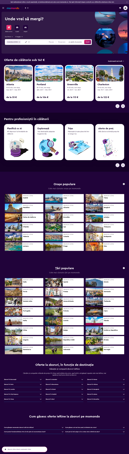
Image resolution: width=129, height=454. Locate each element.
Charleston (103, 84)
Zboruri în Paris (8, 384)
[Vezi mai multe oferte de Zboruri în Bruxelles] (124, 399)
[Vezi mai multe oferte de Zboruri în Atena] (124, 394)
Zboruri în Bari (50, 399)
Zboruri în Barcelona (52, 384)
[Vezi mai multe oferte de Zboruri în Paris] (41, 384)
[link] (116, 61)
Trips (70, 128)
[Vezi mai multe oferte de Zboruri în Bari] (82, 399)
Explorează (43, 128)
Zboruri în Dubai (51, 389)
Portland (41, 84)
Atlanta (10, 84)
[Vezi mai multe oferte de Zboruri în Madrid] (82, 394)
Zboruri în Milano (92, 384)
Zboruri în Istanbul (51, 379)
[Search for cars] (25, 27)
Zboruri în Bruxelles (93, 399)
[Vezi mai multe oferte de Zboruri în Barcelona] (82, 384)
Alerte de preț (105, 128)
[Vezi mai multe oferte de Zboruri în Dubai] (82, 389)
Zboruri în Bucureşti (10, 379)
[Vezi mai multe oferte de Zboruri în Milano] (124, 384)
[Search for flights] (8, 27)
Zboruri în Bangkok (93, 389)
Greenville (72, 84)
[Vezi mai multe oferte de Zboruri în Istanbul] (82, 379)
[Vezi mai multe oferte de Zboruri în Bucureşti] (41, 379)
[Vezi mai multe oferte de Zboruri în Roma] (124, 379)
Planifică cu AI (14, 128)
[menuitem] (9, 29)
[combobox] (9, 36)
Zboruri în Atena (92, 394)
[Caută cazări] (17, 27)
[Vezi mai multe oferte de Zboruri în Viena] (41, 399)
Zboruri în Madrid (51, 394)
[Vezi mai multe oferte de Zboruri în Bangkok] (124, 389)
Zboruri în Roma (92, 379)
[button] (127, 2)
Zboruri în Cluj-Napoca (11, 394)
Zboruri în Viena (9, 399)
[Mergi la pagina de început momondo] (13, 8)
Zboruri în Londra (9, 389)
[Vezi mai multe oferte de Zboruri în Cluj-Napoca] (41, 394)
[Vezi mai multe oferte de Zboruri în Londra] (41, 389)
